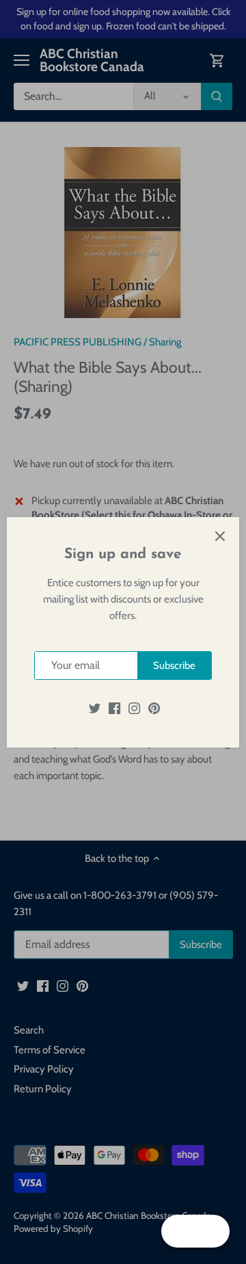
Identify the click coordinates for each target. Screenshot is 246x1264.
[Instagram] (134, 707)
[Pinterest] (154, 707)
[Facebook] (114, 707)
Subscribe (174, 665)
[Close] (220, 536)
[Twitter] (94, 707)
